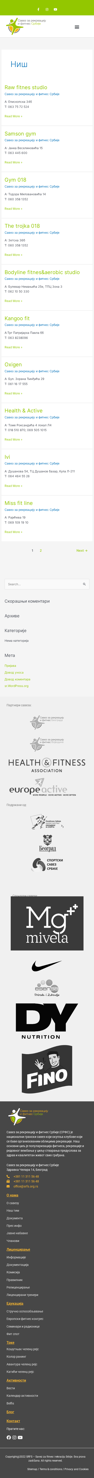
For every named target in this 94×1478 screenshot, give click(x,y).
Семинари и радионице (23, 1326)
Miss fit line (19, 503)
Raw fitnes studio (26, 87)
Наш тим (13, 1210)
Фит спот (13, 1334)
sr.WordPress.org (16, 686)
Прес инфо (14, 1225)
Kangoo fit (17, 318)
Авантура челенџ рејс (22, 1364)
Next (82, 551)
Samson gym (20, 133)
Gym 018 (15, 180)
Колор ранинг (16, 1356)
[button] (76, 26)
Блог (10, 1412)
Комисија (13, 1272)
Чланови (13, 1241)
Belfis (10, 1403)
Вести (11, 1388)
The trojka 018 (22, 226)
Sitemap (32, 1469)
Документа (15, 1218)
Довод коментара (17, 679)
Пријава (10, 665)
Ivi (7, 457)
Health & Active (24, 410)
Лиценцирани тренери (22, 1295)
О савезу (13, 1203)
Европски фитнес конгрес (25, 1319)
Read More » (13, 116)
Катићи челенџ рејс (20, 1371)
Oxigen (13, 364)
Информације (16, 1257)
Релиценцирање (18, 1287)
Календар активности (22, 1395)
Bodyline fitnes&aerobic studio (42, 272)
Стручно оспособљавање (25, 1311)
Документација (18, 1265)
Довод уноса (14, 672)
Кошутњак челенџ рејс (23, 1349)
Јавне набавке (17, 1233)
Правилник (15, 1280)
